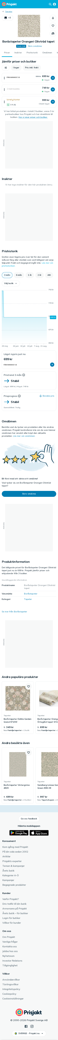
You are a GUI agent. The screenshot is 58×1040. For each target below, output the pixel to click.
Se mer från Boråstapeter (14, 611)
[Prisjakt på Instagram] (32, 1026)
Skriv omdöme (35, 46)
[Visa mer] (4, 77)
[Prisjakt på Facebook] (26, 1026)
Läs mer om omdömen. (24, 436)
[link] (18, 707)
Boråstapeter (30, 593)
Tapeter (8, 11)
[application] (29, 318)
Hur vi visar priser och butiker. (33, 117)
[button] (7, 18)
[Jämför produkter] (53, 33)
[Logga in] (54, 4)
